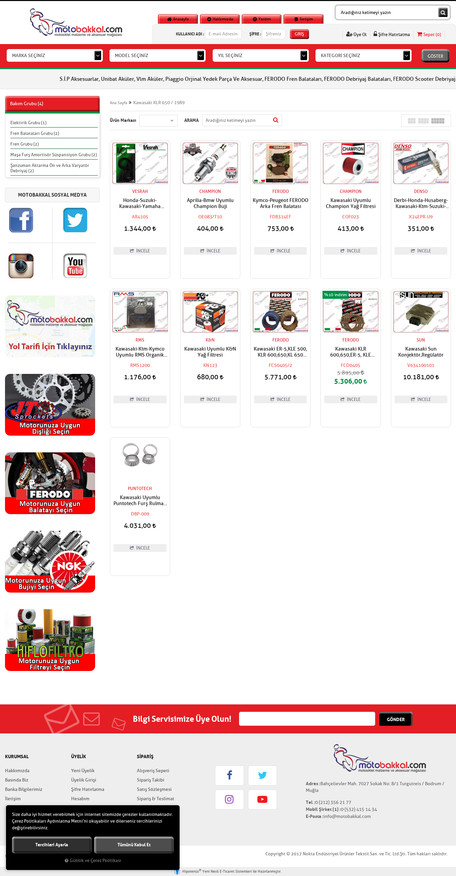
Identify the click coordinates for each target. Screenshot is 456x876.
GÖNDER (396, 719)
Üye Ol (360, 34)
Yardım (264, 19)
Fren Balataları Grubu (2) (34, 133)
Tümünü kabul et (134, 845)
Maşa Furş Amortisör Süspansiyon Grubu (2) (53, 155)
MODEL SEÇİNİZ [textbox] (131, 55)
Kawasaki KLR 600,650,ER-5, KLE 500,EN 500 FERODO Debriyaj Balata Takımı (350, 352)
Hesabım (80, 799)
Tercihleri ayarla (51, 845)
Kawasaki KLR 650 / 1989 (159, 102)
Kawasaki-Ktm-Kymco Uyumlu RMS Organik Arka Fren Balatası (140, 352)
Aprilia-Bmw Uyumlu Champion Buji (210, 204)
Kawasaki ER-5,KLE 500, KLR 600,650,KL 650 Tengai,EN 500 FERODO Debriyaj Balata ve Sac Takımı (280, 352)
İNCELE (142, 251)
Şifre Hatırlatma (393, 34)
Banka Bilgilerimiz (23, 789)
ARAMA (191, 120)
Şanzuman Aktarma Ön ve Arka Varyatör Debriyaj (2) (49, 168)
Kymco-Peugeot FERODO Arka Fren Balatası (280, 204)
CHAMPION (210, 191)
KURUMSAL (17, 756)
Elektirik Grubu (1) (28, 123)
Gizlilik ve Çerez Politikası (95, 860)
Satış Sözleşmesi (154, 789)
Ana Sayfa (118, 102)
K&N (210, 340)
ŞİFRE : (255, 33)
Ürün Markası (123, 120)
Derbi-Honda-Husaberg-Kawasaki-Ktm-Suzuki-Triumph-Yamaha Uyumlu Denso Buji (421, 204)
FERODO (280, 191)
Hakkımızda (222, 19)
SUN (421, 340)
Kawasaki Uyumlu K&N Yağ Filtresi (210, 352)
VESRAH (140, 191)
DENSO (421, 191)
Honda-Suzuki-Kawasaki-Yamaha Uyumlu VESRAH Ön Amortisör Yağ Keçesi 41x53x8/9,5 (140, 204)
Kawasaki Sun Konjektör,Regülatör (421, 352)
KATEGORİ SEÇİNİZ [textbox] (340, 55)
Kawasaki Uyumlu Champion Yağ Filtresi (351, 204)
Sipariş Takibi (150, 780)
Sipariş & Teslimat (155, 799)
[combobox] (55, 55)
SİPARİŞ (145, 756)
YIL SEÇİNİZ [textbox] (230, 55)
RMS (140, 340)
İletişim (306, 19)
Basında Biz (16, 780)
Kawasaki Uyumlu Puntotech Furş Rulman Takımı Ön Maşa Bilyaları (140, 501)
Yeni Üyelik (82, 771)
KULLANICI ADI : (190, 33)
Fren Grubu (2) (24, 144)
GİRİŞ (299, 34)
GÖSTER (435, 56)
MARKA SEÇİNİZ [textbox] (28, 55)
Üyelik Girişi (83, 780)
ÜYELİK (78, 756)
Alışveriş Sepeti (153, 771)
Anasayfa (180, 19)
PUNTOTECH (140, 488)
